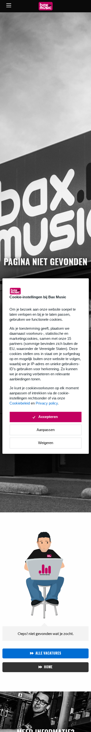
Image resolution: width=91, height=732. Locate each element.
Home (48, 666)
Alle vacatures (48, 652)
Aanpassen (46, 430)
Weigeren (45, 443)
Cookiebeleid (19, 403)
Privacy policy (47, 403)
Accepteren (48, 417)
